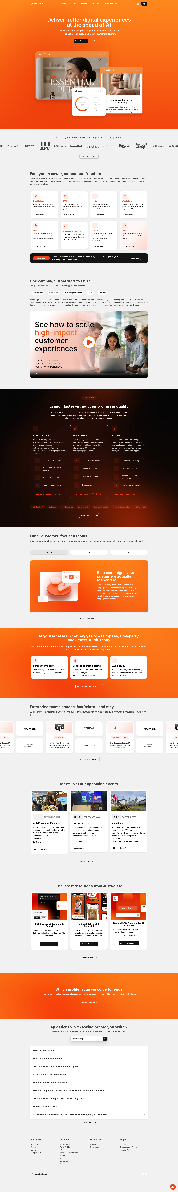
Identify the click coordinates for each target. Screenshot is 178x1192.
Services (63, 1164)
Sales (89, 552)
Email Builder (65, 1144)
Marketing (49, 552)
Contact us (35, 1150)
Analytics (64, 1161)
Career (33, 1147)
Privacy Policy (125, 1150)
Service (129, 552)
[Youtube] (143, 1174)
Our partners (36, 1153)
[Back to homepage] (37, 3)
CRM (62, 1150)
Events (93, 1144)
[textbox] (87, 1039)
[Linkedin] (146, 1174)
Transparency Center (128, 1147)
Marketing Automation (69, 1153)
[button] (138, 4)
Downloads (94, 1147)
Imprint (123, 1144)
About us (34, 1144)
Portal (62, 1155)
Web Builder (65, 1147)
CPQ (62, 1158)
